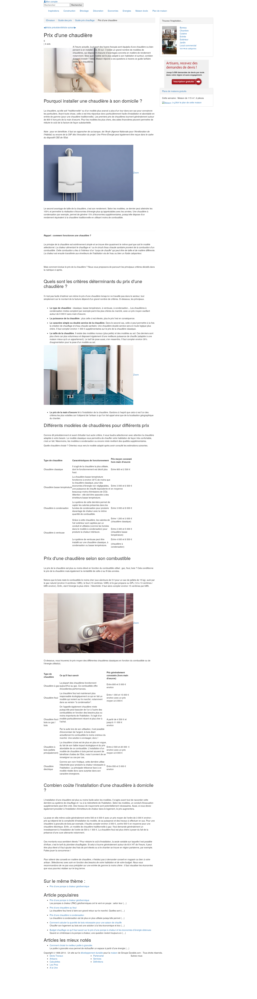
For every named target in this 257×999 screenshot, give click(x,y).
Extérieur (184, 39)
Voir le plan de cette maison (188, 102)
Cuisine (183, 33)
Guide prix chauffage (85, 20)
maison (114, 952)
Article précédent (52, 27)
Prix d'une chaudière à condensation (67, 915)
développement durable (92, 952)
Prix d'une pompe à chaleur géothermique (69, 886)
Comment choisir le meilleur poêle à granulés (71, 945)
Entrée (183, 36)
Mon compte (52, 1)
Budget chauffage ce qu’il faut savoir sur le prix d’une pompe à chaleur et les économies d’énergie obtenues (100, 929)
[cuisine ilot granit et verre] (169, 47)
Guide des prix (65, 20)
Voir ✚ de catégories (188, 48)
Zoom (136, 172)
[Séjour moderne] (169, 33)
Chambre (184, 30)
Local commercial (188, 45)
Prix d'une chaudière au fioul (63, 907)
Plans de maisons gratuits (174, 91)
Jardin (183, 42)
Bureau (183, 27)
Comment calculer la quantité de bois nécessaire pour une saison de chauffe (86, 922)
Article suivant (68, 27)
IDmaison (50, 20)
